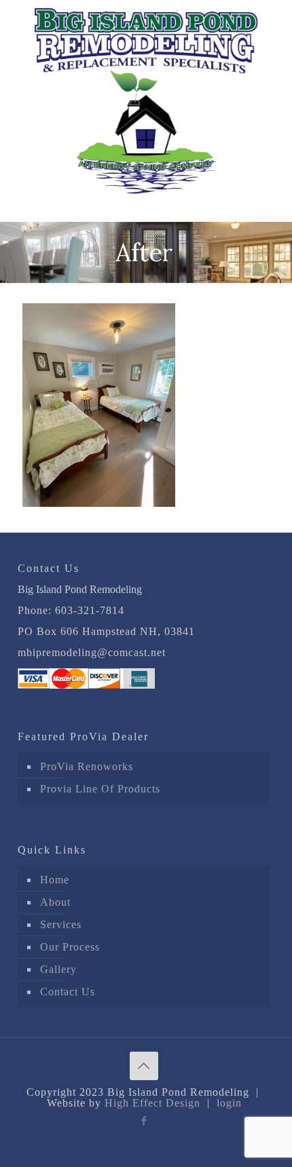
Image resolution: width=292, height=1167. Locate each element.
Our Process (70, 947)
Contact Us (67, 991)
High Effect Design (152, 1103)
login (229, 1103)
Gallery (58, 969)
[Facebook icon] (144, 1120)
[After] (98, 503)
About (55, 902)
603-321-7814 (89, 610)
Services (60, 924)
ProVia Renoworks (86, 766)
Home (54, 879)
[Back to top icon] (144, 1066)
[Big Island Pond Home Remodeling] (146, 97)
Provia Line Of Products (100, 789)
